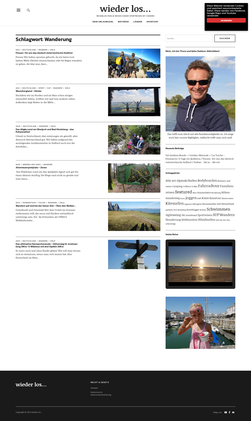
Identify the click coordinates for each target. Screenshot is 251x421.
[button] (193, 278)
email (233, 412)
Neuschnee (227, 203)
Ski (183, 215)
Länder (137, 21)
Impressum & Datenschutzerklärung (101, 393)
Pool (175, 209)
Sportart (152, 21)
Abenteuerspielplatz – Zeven (31, 167)
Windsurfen (206, 219)
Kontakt (94, 388)
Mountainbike (209, 203)
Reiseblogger (193, 209)
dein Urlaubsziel (103, 21)
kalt (199, 198)
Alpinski (182, 180)
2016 (168, 181)
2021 (18, 49)
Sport (41, 88)
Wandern (42, 49)
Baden (192, 180)
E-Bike (195, 186)
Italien (41, 202)
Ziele (52, 49)
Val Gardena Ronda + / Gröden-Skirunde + (188, 155)
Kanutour (215, 198)
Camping (177, 186)
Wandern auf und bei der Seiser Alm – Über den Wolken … (46, 205)
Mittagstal (196, 204)
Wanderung (173, 220)
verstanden (226, 20)
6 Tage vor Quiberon (190, 158)
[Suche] (28, 10)
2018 (18, 241)
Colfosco (187, 186)
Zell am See (221, 220)
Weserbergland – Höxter (29, 91)
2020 (18, 126)
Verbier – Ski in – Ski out (207, 162)
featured (183, 192)
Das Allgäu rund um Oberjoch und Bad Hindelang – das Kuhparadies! (45, 131)
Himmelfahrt (204, 192)
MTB (219, 204)
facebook (229, 412)
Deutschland (29, 49)
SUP (49, 88)
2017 (174, 180)
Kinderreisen (227, 198)
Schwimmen (218, 209)
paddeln (169, 209)
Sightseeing (173, 215)
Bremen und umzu (32, 164)
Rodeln (203, 209)
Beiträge (123, 21)
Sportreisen (205, 215)
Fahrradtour (29, 202)
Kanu (205, 198)
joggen (191, 197)
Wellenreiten (189, 220)
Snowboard (191, 215)
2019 (18, 202)
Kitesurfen (175, 203)
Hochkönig (216, 192)
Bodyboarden (207, 180)
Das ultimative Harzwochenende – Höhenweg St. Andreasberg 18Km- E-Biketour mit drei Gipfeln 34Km (47, 245)
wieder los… (125, 8)
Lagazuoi (188, 204)
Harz (195, 192)
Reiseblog (182, 209)
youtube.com (226, 412)
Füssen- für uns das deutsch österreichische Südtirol (44, 53)
